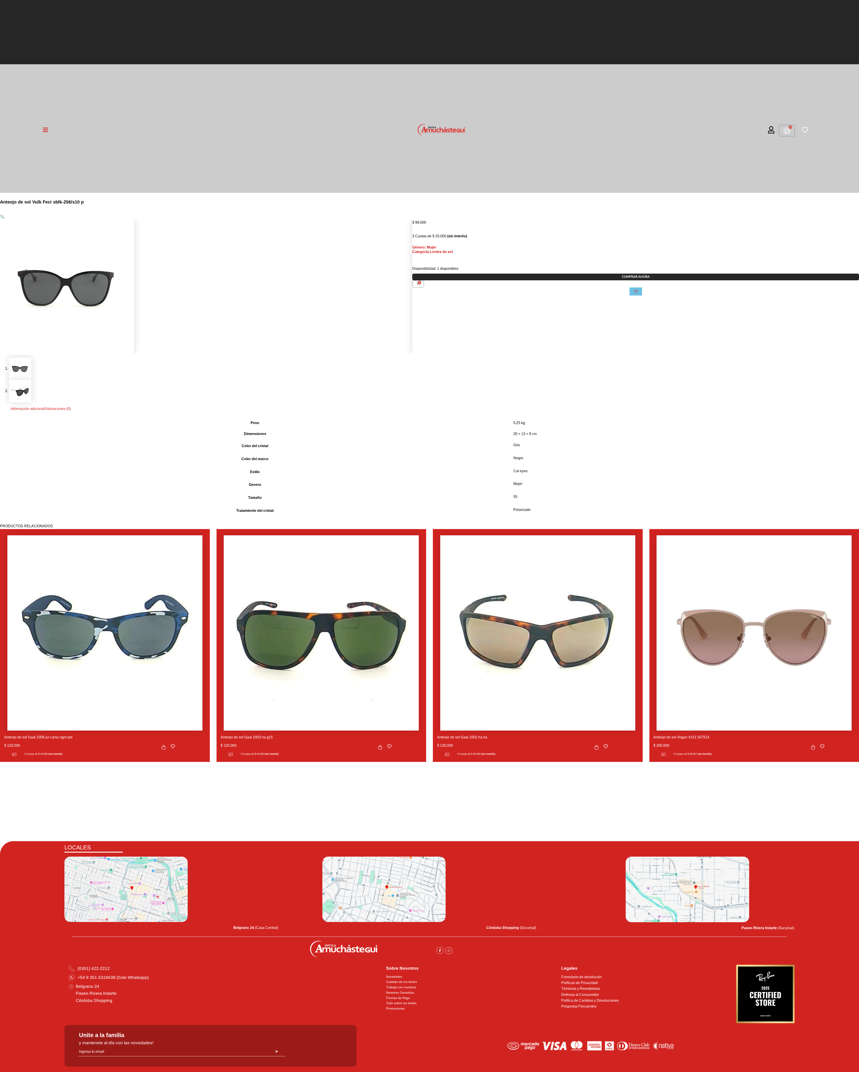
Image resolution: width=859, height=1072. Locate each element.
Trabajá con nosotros (401, 987)
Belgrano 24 (87, 986)
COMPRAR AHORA (636, 277)
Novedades (394, 976)
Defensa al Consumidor (580, 995)
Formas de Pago (398, 998)
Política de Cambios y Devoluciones (590, 1000)
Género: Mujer (424, 247)
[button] (2, 217)
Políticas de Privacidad (579, 983)
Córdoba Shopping (94, 1000)
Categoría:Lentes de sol (432, 252)
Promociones (395, 1008)
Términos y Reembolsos (580, 989)
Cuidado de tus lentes (401, 982)
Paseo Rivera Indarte (96, 993)
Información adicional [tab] (28, 409)
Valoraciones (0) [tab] (58, 409)
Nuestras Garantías (400, 992)
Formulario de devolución (581, 977)
